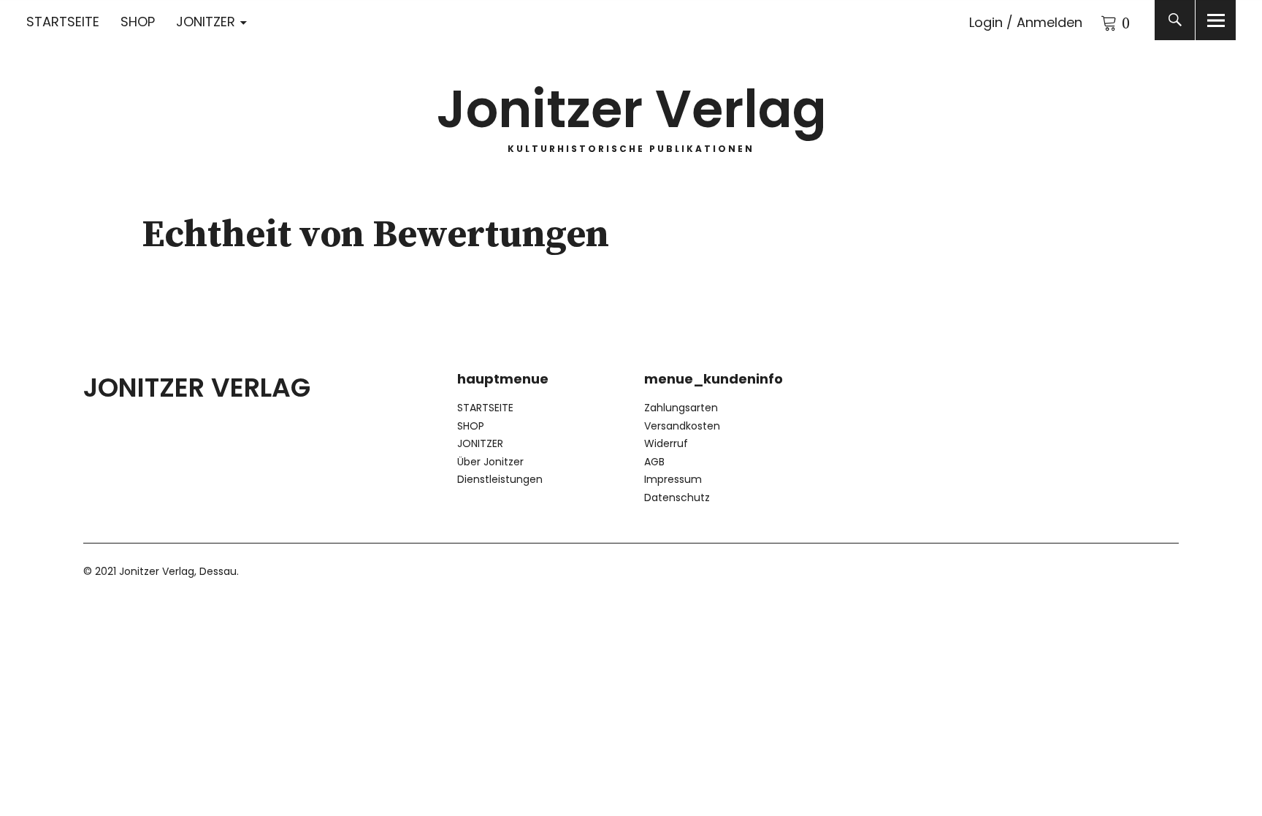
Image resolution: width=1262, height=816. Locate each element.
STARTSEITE (62, 21)
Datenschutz (677, 497)
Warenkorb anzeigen (1100, 20)
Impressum (673, 479)
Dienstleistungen (500, 479)
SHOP (138, 21)
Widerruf (666, 443)
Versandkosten (682, 426)
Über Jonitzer (490, 461)
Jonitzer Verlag (631, 109)
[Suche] (1175, 20)
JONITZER (205, 21)
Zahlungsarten (681, 407)
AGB (654, 461)
